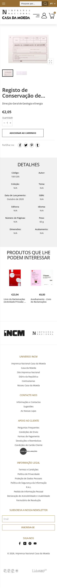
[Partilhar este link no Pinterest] (32, 145)
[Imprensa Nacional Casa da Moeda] (16, 15)
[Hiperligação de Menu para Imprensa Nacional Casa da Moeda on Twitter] (24, 543)
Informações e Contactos (29, 402)
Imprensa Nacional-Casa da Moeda (28, 363)
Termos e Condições (28, 469)
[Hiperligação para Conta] (43, 15)
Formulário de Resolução (28, 500)
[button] (51, 49)
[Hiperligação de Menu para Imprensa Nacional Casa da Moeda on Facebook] (19, 543)
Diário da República (28, 376)
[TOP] (3, 3)
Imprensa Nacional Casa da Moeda (32, 553)
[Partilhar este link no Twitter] (26, 145)
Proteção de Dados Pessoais (28, 478)
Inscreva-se (27, 527)
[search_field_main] (45, 3)
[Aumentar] (50, 61)
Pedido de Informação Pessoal (28, 491)
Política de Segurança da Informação (28, 482)
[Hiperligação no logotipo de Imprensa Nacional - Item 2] (43, 333)
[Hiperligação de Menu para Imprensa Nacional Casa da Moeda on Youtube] (35, 543)
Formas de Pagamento (28, 436)
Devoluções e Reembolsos (28, 440)
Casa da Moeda (28, 368)
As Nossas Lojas (28, 410)
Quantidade (7, 117)
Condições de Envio (28, 432)
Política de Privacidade (29, 474)
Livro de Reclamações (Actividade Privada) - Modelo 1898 (14, 300)
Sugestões (28, 406)
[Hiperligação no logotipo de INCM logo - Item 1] (14, 333)
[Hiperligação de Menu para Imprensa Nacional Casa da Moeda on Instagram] (29, 543)
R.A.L (28, 487)
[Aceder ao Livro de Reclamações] (28, 451)
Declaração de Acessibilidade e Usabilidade (28, 496)
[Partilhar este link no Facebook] (20, 145)
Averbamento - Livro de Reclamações (41, 300)
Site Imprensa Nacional (28, 372)
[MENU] (36, 15)
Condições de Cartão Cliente (28, 445)
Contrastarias (28, 381)
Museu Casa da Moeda (28, 385)
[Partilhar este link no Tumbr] (37, 145)
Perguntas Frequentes (28, 427)
